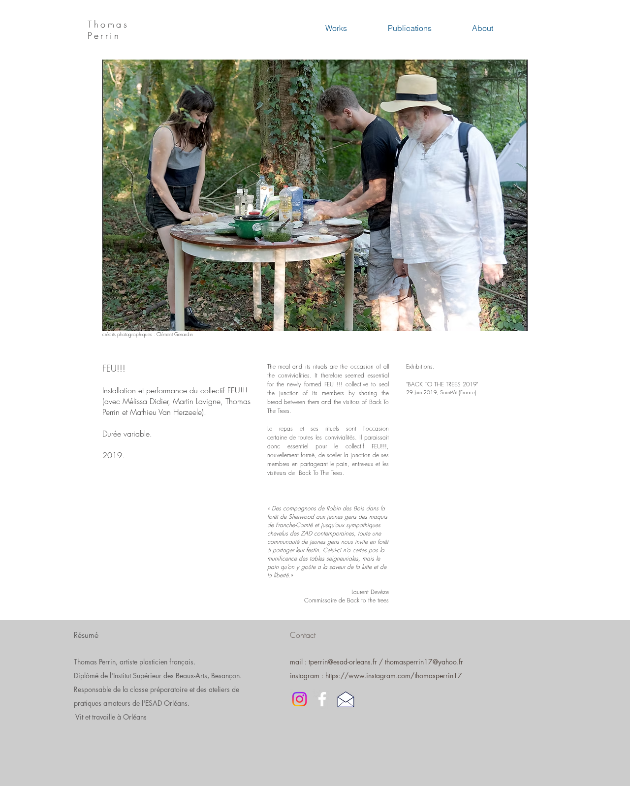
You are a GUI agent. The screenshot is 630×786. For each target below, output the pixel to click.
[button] (315, 195)
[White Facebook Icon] (322, 699)
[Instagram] (299, 699)
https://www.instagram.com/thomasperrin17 (393, 675)
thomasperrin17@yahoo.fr (424, 661)
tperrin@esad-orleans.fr (343, 661)
